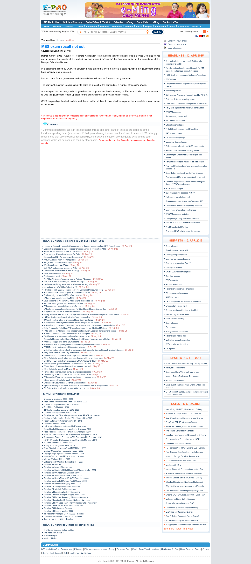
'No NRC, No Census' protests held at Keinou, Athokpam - (73, 278)
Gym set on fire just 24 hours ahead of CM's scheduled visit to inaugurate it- (81, 385)
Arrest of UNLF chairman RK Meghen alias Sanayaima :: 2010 (70, 434)
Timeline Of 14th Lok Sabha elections (60, 489)
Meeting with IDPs (173, 464)
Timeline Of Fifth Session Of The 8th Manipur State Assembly (70, 502)
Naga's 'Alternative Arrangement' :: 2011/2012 (63, 420)
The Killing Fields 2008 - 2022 (56, 407)
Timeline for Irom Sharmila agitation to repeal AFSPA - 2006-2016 (72, 415)
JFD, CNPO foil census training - (63, 262)
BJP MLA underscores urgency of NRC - (66, 267)
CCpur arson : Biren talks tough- (62, 380)
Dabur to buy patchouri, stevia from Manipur (184, 172)
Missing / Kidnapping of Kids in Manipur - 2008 (63, 456)
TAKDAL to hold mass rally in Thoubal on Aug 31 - (70, 281)
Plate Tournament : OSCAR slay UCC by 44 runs (186, 363)
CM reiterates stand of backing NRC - (65, 298)
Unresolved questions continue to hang (182, 507)
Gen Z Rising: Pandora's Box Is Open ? (182, 516)
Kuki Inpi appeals (173, 275)
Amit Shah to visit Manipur (177, 226)
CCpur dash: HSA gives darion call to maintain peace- (72, 366)
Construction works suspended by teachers (184, 205)
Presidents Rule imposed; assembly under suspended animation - (77, 344)
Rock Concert (56, 553)
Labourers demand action (176, 141)
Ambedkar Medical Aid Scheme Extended (183, 473)
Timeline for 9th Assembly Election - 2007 (62, 472)
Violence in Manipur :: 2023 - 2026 (58, 398)
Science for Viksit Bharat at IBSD (180, 503)
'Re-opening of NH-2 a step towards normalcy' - (69, 257)
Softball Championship (175, 380)
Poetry (198, 549)
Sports (45, 553)
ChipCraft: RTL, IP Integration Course (181, 422)
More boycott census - (58, 273)
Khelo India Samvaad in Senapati (180, 430)
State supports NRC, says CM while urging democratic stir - (74, 300)
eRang (130, 22)
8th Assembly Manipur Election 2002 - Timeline (64, 513)
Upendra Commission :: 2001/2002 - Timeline (63, 516)
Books (166, 22)
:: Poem (185, 426)
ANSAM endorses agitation (177, 214)
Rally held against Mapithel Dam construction (185, 107)
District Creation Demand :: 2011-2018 (60, 412)
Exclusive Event (123, 549)
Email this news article (177, 40)
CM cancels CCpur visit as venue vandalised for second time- (75, 377)
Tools (172, 26)
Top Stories (74, 553)
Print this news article (177, 44)
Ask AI (157, 32)
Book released (172, 246)
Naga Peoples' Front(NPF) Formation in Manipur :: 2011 (67, 431)
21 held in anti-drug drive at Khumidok (182, 129)
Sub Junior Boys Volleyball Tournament (182, 371)
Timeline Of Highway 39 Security (58, 508)
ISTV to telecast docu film (177, 344)
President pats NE (173, 90)
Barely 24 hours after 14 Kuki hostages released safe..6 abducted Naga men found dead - (86, 314)
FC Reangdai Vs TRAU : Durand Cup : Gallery (185, 447)
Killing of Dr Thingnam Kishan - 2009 (59, 445)
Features (104, 26)
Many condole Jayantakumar (178, 258)
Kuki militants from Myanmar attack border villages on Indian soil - (77, 322)
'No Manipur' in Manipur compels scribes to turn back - (72, 336)
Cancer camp (171, 327)
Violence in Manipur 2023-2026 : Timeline (183, 413)
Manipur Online (50, 538)
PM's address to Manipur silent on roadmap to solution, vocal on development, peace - (85, 330)
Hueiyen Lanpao (50, 535)
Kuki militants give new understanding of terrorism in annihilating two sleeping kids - (84, 325)
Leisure (129, 26)
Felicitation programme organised (180, 288)
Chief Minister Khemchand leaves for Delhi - (68, 254)
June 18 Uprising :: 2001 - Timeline (58, 519)
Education (91, 26)
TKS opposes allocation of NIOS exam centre (185, 146)
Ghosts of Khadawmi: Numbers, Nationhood (184, 481)
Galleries (117, 26)
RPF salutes (171, 79)
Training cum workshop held (178, 197)
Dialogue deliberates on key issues (180, 99)
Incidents (155, 549)
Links (139, 26)
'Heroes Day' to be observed (177, 314)
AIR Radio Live (51, 22)
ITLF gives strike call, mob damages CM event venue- (72, 388)
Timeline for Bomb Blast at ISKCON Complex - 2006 (66, 478)
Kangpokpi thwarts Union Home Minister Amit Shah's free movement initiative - (82, 339)
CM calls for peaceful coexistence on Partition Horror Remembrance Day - (80, 308)
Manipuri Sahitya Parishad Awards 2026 (183, 456)
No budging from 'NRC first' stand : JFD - (66, 287)
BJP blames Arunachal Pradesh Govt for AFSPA (186, 94)
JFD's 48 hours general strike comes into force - (69, 303)
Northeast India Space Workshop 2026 (182, 520)
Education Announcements (95, 549)
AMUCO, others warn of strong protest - (66, 259)
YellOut (106, 22)
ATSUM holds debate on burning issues (182, 150)
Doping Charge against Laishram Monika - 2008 (64, 453)
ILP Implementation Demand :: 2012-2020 (61, 409)
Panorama (160, 26)
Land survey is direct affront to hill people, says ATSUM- (73, 374)
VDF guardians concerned (177, 331)
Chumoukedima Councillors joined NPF (182, 439)
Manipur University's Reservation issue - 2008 (63, 450)
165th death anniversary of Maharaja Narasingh (186, 75)
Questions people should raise (178, 443)
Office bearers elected (175, 124)
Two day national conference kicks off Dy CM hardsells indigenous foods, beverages (185, 69)
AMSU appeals (172, 297)
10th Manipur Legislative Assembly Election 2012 (65, 426)
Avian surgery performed (176, 116)
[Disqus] (100, 190)
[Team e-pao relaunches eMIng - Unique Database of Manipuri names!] (147, 17)
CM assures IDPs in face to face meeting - (67, 270)
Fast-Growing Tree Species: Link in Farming (184, 452)
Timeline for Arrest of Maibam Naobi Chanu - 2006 (65, 480)
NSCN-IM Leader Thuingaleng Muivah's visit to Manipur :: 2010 (70, 439)
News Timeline (186, 549)
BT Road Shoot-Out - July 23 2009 (58, 442)
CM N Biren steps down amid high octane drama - (70, 347)
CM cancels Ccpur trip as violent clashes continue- (70, 382)
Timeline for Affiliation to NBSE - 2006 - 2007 (63, 475)
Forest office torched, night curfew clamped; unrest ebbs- (73, 371)
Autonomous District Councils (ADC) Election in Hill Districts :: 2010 (73, 437)
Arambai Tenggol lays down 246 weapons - (67, 341)
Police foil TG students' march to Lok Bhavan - (69, 251)
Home (59, 40)
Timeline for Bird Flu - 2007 (55, 464)
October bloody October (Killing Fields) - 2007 (63, 461)
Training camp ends (174, 267)
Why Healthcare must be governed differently (185, 486)
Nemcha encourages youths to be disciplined (185, 161)
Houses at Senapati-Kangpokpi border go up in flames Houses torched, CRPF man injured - (88, 246)
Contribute (183, 26)
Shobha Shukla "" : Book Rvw (185, 494)
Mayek (148, 26)
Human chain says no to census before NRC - (68, 311)
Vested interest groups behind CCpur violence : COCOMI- (73, 363)
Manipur (69, 26)
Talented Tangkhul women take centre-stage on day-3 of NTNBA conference (185, 182)
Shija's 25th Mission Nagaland (178, 271)
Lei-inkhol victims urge (175, 137)
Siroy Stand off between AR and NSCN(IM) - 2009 (65, 448)
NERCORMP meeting (175, 318)
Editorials (78, 549)
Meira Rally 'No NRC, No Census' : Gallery (184, 409)
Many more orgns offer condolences (181, 209)
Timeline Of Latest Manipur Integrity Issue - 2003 (64, 494)
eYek (175, 22)
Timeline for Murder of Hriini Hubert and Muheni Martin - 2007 (70, 470)
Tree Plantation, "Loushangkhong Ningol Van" (185, 490)
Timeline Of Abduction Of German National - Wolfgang (67, 500)
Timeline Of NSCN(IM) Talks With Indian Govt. (64, 505)
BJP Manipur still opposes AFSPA (180, 192)
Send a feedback (175, 47)
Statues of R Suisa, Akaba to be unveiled (183, 222)
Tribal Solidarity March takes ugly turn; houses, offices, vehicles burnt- (79, 358)
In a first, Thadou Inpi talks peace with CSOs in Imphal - (72, 333)
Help (99, 560)
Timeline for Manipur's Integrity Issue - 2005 (62, 483)
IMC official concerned (175, 120)
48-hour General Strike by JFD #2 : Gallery (184, 477)
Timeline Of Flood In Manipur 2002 (58, 511)
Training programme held (176, 254)
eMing (156, 22)
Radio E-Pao (92, 22)
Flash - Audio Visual (141, 549)
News (46, 26)
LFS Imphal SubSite (169, 549)
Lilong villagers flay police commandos (182, 218)
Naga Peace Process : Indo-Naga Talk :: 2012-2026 (65, 401)
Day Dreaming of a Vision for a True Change (184, 417)
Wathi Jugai (86, 553)
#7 (179, 511)
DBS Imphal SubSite (50, 549)
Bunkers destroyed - (57, 276)
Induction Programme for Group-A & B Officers (186, 435)
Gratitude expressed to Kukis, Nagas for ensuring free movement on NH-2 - (81, 248)
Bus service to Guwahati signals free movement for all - (72, 292)
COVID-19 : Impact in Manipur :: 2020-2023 (62, 404)
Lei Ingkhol (170, 348)
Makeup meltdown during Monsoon (180, 499)
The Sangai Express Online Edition (59, 529)
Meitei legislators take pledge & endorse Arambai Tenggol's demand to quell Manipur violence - (89, 349)
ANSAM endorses (173, 112)
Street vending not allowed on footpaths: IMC (184, 201)
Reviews (57, 26)
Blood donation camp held (177, 250)
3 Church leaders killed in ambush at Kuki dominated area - (74, 319)
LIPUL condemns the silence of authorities (183, 301)
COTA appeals (172, 280)
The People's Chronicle (54, 532)
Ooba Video (143, 22)
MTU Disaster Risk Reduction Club (181, 460)
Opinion (206, 549)
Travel (79, 26)
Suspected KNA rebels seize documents (183, 231)
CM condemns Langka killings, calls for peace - (69, 306)
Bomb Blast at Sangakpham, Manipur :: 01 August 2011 (67, 429)
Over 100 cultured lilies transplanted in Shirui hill (186, 103)
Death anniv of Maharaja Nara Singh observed (185, 177)
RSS (66, 553)
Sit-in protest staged (174, 188)
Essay (112, 549)
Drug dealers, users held (176, 305)
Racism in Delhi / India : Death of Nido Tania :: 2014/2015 (68, 418)
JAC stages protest (174, 133)
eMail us (196, 26)
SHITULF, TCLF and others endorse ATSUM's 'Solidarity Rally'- (76, 360)
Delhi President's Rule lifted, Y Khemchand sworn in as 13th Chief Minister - (81, 328)
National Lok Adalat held (176, 335)
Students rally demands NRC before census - (68, 295)
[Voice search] (147, 32)
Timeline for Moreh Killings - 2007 (58, 467)
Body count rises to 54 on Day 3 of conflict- (67, 352)
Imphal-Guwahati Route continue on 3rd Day (184, 469)
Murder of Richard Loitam (54, 423)
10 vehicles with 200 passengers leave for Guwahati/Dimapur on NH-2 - (79, 289)
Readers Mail (66, 549)
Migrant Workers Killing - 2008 (57, 459)
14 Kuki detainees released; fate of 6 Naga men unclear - (73, 317)
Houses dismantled (174, 284)
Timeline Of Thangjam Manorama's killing (62, 486)
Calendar (118, 22)
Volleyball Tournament (175, 367)
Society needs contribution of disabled (182, 310)
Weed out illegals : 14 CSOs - (61, 265)
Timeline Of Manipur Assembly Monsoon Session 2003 (67, 497)
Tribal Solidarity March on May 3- (63, 369)
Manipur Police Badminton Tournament (182, 376)
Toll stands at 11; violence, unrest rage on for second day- (73, 355)
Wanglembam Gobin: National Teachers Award (186, 524)
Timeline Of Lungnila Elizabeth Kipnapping (62, 491)
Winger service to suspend (177, 293)
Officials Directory (72, 22)
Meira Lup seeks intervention (178, 340)
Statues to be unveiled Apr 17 (178, 263)
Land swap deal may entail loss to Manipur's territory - (72, 284)
